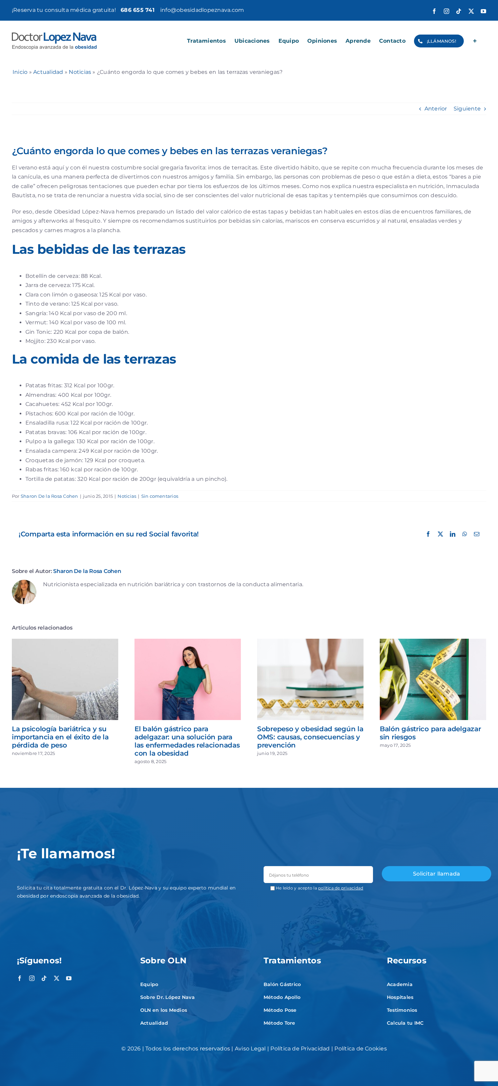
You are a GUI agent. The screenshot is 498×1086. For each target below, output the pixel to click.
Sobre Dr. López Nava (167, 997)
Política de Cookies (360, 1048)
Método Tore (279, 1023)
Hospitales (400, 997)
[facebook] (19, 978)
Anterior (435, 108)
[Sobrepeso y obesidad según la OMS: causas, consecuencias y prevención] (310, 642)
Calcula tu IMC (405, 1023)
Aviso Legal (250, 1048)
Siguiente (467, 108)
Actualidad (48, 72)
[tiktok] (44, 978)
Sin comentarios (160, 496)
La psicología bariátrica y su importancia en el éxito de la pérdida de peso (60, 737)
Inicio (20, 72)
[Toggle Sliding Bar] (475, 41)
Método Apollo (282, 997)
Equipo (149, 984)
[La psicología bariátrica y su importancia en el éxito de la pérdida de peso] (65, 642)
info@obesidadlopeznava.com (202, 10)
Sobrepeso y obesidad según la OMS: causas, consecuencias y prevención (310, 737)
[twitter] (56, 978)
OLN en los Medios (163, 1010)
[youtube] (68, 978)
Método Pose (280, 1010)
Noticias (80, 72)
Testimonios (402, 1010)
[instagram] (32, 978)
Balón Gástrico (282, 984)
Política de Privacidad (300, 1048)
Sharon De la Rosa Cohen (49, 496)
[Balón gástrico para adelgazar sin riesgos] (433, 642)
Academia (400, 984)
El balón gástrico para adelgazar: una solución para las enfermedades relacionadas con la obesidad (187, 741)
